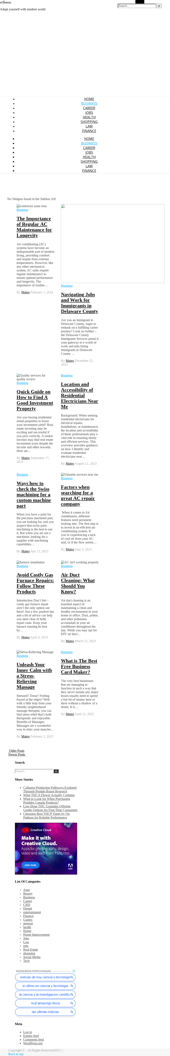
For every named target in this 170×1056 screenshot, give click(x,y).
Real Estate (30, 949)
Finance (89, 131)
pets (25, 946)
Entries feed (31, 1036)
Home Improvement (36, 934)
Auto (26, 890)
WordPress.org (32, 1043)
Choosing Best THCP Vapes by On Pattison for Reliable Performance (46, 815)
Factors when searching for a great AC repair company (78, 495)
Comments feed (33, 1039)
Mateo (25, 292)
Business (89, 103)
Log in (27, 1032)
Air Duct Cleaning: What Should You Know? (78, 583)
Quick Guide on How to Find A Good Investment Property (35, 400)
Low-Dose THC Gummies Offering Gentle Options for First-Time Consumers (50, 808)
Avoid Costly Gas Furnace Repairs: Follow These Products (35, 583)
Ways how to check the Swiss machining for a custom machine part (34, 494)
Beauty (28, 893)
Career (89, 108)
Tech (26, 960)
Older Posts (16, 750)
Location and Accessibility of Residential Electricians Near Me (79, 395)
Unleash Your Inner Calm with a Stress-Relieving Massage (34, 676)
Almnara (5, 2)
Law (89, 126)
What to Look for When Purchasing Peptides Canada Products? (46, 800)
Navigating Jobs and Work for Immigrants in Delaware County (79, 303)
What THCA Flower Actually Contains (49, 795)
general (28, 923)
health (89, 117)
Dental (27, 908)
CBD (26, 905)
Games (27, 919)
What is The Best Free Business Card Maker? (79, 666)
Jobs (89, 112)
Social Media (31, 957)
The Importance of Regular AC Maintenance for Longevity (34, 227)
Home (89, 99)
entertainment (32, 912)
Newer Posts (17, 754)
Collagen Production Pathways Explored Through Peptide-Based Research (49, 789)
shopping (89, 121)
